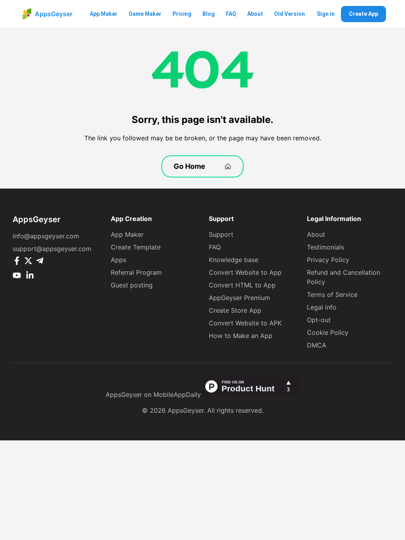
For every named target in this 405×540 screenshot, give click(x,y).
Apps (118, 260)
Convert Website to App (245, 272)
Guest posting (132, 285)
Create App (363, 14)
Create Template (136, 247)
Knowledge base (233, 260)
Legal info (322, 307)
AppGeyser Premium (239, 298)
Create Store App (235, 310)
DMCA (316, 345)
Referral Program (136, 272)
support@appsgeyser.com (52, 249)
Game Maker (145, 14)
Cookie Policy (327, 332)
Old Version (289, 14)
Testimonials (325, 247)
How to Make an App (241, 336)
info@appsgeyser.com (46, 236)
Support (221, 234)
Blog (208, 14)
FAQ (231, 14)
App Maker (103, 14)
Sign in (326, 14)
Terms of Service (332, 294)
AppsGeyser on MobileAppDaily (153, 394)
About (255, 14)
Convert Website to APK (245, 323)
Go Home (189, 166)
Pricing (181, 14)
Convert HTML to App (242, 285)
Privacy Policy (328, 260)
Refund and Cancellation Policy (343, 277)
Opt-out (319, 320)
